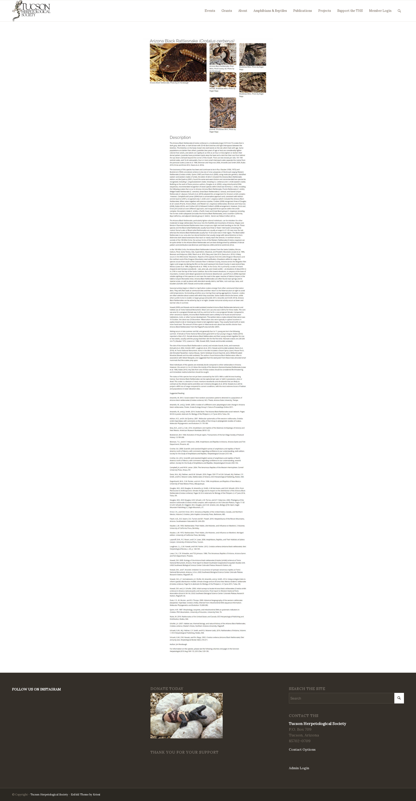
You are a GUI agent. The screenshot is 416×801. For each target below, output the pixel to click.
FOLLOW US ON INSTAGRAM (36, 689)
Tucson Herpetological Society (49, 794)
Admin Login (299, 768)
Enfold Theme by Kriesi (85, 794)
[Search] (399, 10)
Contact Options (302, 749)
